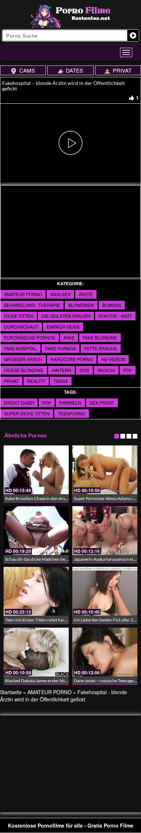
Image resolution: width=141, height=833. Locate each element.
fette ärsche (100, 348)
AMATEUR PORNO (23, 294)
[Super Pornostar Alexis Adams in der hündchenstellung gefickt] (104, 469)
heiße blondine (23, 370)
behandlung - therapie (32, 305)
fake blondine (100, 337)
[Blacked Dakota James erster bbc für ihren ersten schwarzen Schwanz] (36, 652)
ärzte (86, 294)
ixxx (84, 370)
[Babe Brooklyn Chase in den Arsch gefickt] (36, 469)
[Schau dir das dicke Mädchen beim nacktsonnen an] (36, 530)
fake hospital (20, 348)
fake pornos (60, 348)
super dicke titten (27, 413)
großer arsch (23, 359)
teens (61, 381)
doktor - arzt (115, 316)
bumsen (111, 305)
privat (11, 381)
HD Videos (113, 359)
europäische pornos (29, 337)
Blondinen (81, 305)
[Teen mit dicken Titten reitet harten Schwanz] (36, 591)
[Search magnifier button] (133, 35)
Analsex (60, 294)
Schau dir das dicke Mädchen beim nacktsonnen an (53, 559)
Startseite (11, 692)
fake (69, 337)
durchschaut (21, 327)
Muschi (106, 370)
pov (127, 370)
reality (36, 381)
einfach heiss (63, 327)
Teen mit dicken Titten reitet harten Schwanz (46, 620)
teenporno (71, 413)
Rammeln (70, 403)
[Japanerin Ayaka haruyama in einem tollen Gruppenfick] (104, 530)
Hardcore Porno (72, 359)
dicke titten (18, 316)
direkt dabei (19, 403)
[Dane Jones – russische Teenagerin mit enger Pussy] (104, 652)
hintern (61, 370)
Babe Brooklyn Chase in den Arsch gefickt (44, 498)
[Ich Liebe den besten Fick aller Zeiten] (104, 591)
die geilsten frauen (66, 316)
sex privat (102, 403)
